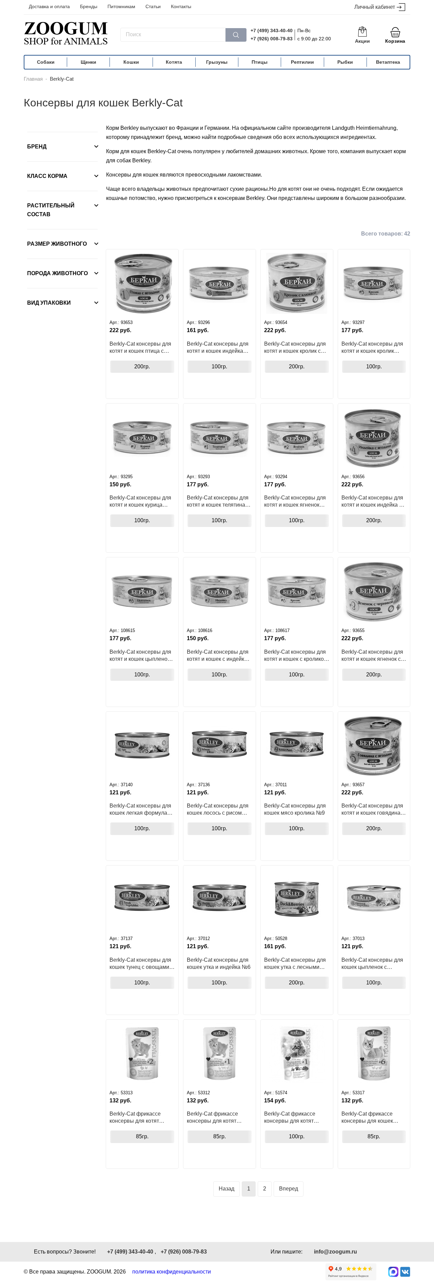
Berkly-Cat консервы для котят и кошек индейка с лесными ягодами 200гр (372, 501)
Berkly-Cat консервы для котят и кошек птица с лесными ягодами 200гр (140, 347)
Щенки (88, 62)
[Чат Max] (393, 1272)
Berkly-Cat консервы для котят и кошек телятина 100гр (218, 501)
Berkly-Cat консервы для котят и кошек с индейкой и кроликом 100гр (218, 655)
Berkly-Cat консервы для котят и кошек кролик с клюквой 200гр (295, 347)
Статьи (153, 6)
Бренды (88, 6)
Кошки (131, 62)
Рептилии (302, 62)
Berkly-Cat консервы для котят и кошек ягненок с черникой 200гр (372, 655)
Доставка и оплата (49, 6)
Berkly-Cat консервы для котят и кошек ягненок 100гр (295, 501)
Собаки (46, 62)
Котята (174, 62)
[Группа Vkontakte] (405, 1272)
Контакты (181, 6)
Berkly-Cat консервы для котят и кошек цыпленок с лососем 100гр (142, 655)
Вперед (288, 1189)
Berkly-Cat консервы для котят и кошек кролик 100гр (372, 347)
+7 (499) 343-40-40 (272, 30)
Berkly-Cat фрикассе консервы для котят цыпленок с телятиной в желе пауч (294, 1117)
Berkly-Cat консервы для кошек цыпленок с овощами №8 (372, 963)
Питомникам (121, 6)
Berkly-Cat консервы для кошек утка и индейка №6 (219, 963)
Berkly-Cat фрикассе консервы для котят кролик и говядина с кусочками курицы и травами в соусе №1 (212, 1117)
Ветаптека (388, 62)
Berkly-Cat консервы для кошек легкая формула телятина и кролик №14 (140, 809)
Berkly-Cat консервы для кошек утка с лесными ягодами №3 (295, 963)
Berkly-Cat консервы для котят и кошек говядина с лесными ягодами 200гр (373, 809)
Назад (226, 1189)
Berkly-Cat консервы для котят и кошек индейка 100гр (218, 347)
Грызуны (217, 62)
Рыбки (345, 62)
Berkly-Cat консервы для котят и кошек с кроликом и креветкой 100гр (296, 655)
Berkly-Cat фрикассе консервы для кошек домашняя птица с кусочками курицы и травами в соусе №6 (367, 1117)
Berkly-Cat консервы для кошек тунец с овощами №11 (140, 963)
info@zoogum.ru (335, 1252)
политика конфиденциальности (171, 1272)
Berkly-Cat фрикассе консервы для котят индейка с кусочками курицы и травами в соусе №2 (135, 1117)
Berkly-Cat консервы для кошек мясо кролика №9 (295, 809)
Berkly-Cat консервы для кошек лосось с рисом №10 (218, 809)
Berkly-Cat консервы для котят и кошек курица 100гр (140, 501)
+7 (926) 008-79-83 (272, 38)
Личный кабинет (374, 7)
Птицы (260, 62)
